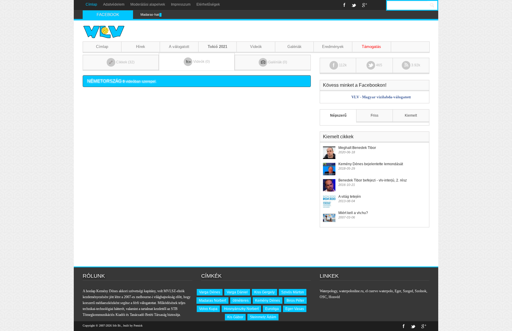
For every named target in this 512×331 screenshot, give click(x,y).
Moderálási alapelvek (147, 4)
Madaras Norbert (212, 300)
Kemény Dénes (267, 300)
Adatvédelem (113, 4)
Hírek (140, 46)
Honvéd (334, 297)
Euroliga (272, 309)
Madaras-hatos (151, 14)
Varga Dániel (237, 292)
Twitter (353, 5)
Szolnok (420, 291)
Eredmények (333, 46)
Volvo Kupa (208, 309)
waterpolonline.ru (351, 291)
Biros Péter (295, 300)
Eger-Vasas (294, 309)
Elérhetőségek (208, 4)
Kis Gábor (235, 317)
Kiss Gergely (264, 292)
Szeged (408, 291)
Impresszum (181, 4)
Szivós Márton (292, 292)
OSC (323, 297)
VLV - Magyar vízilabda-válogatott (381, 97)
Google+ (364, 5)
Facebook (344, 5)
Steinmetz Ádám (263, 317)
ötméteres (241, 300)
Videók (256, 46)
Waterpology (328, 291)
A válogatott (179, 46)
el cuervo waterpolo (379, 291)
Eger (398, 291)
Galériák (294, 46)
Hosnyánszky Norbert (241, 309)
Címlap (91, 4)
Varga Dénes (209, 292)
